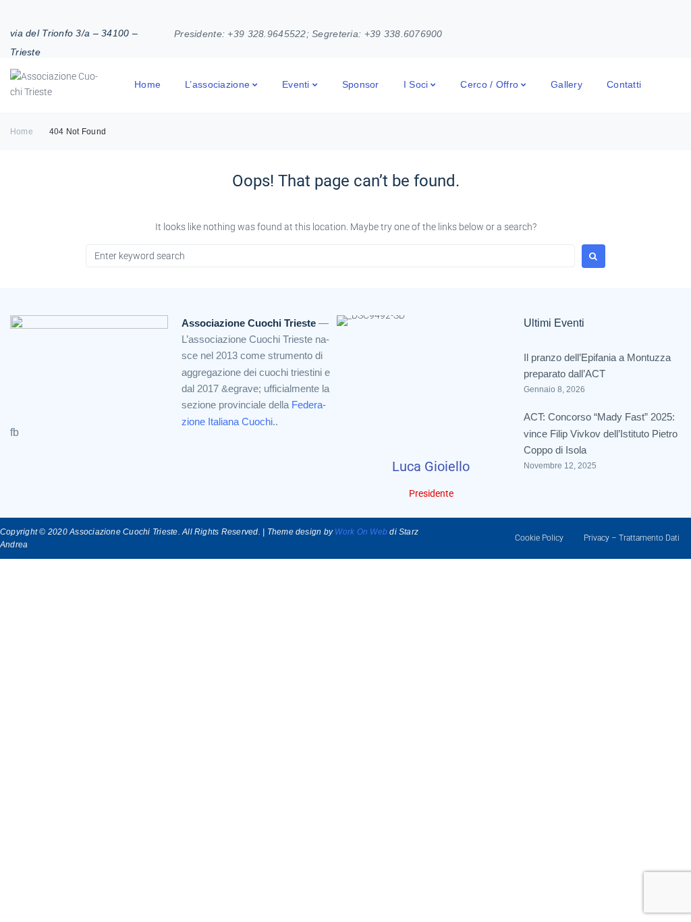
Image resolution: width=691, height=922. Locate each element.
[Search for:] (330, 255)
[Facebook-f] (619, 32)
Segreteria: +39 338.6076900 (377, 33)
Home (21, 131)
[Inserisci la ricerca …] (678, 84)
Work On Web (361, 532)
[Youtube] (657, 32)
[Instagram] (638, 32)
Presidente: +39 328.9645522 (240, 33)
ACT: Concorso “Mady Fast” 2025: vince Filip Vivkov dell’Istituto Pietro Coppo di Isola (601, 433)
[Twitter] (677, 32)
